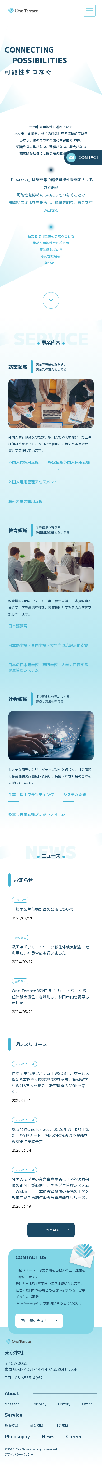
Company (39, 1404)
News (48, 1436)
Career (74, 1436)
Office (87, 1404)
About (12, 1393)
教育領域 (11, 1425)
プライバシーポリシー (19, 1454)
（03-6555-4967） (29, 1303)
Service (13, 1414)
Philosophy (17, 1436)
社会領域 (61, 1425)
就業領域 (36, 1425)
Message (12, 1404)
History (64, 1404)
